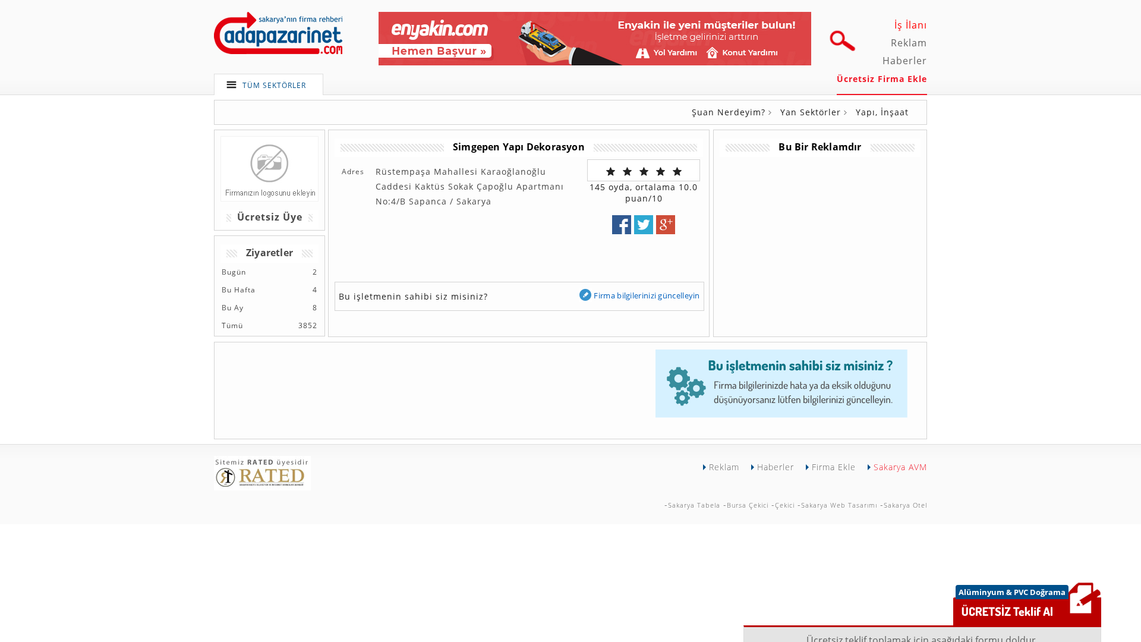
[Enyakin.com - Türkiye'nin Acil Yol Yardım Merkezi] (595, 62)
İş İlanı (910, 25)
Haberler (904, 60)
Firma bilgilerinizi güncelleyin (646, 295)
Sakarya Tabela (694, 505)
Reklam (909, 42)
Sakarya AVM (900, 467)
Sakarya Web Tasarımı (839, 505)
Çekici (785, 505)
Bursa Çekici (747, 505)
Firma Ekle (834, 467)
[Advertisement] (819, 240)
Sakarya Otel (905, 505)
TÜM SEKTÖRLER (274, 85)
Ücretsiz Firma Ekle (882, 78)
